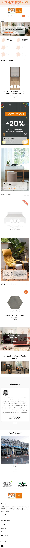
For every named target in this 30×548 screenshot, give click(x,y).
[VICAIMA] (22, 484)
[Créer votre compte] (27, 5)
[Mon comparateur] (24, 5)
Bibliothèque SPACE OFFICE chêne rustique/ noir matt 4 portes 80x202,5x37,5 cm (15, 92)
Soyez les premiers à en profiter (10, 188)
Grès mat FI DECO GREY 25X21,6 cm (15, 315)
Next (28, 60)
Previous (25, 60)
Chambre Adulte (15, 227)
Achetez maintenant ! (8, 277)
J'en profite (15, 341)
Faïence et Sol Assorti (15, 317)
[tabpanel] (15, 29)
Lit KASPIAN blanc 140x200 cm (15, 226)
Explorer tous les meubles (7, 32)
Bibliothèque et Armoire (15, 95)
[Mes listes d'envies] (21, 5)
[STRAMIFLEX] (7, 484)
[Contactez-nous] (2, 6)
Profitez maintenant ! (8, 142)
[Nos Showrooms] (5, 6)
